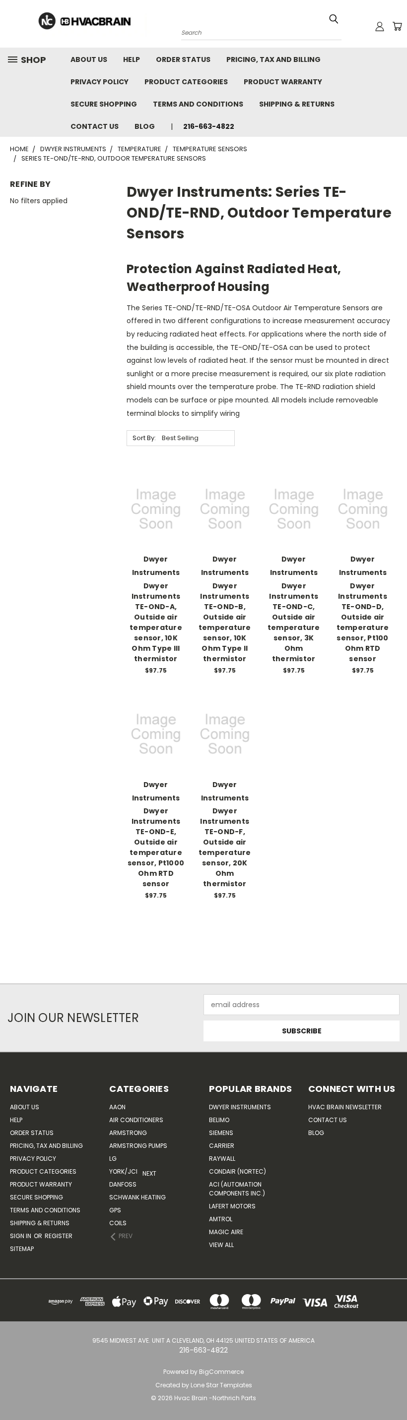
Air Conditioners (136, 1120)
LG (113, 1158)
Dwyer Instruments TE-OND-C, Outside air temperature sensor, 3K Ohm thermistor (294, 622)
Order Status (183, 59)
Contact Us (94, 126)
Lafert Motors (232, 1206)
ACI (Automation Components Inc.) (237, 1188)
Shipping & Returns (297, 104)
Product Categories (186, 82)
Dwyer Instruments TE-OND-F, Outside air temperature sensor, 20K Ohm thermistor (225, 847)
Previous (387, 1389)
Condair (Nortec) (237, 1171)
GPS (115, 1210)
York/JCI (123, 1171)
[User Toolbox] (380, 26)
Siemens (221, 1133)
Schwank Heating (137, 1197)
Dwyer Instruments (240, 1107)
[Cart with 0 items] (397, 26)
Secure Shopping (103, 104)
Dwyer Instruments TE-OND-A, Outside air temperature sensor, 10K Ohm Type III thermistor (156, 622)
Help (131, 59)
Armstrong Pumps (138, 1145)
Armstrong (128, 1133)
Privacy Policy (99, 82)
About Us (88, 59)
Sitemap (22, 1249)
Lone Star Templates (221, 1385)
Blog (145, 126)
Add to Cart (155, 526)
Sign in (21, 1236)
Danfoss (122, 1184)
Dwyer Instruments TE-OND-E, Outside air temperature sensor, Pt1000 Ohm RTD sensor (156, 847)
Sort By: (144, 438)
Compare (152, 508)
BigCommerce (221, 1371)
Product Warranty (283, 82)
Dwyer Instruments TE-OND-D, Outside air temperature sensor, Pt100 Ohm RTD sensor (363, 622)
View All (221, 1245)
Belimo (219, 1120)
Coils (118, 1223)
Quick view (156, 488)
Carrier (221, 1145)
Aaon (117, 1107)
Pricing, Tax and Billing (273, 59)
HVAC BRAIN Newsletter (345, 1107)
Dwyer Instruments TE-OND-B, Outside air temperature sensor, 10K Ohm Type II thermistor (225, 622)
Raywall (222, 1158)
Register (58, 1236)
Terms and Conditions (198, 104)
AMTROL (220, 1219)
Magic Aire (226, 1232)
